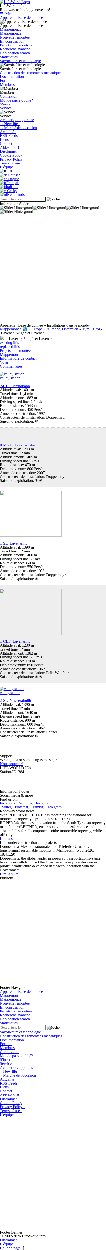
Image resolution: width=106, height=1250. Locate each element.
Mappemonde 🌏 (13, 329)
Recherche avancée (16, 49)
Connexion (9, 96)
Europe (37, 329)
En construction (12, 41)
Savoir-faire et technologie (20, 61)
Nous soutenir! (11, 764)
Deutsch (14, 175)
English (13, 179)
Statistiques (9, 57)
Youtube (25, 803)
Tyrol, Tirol (91, 329)
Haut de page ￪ (12, 1248)
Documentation (13, 76)
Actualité (8, 132)
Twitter (5, 807)
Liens (4, 139)
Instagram (43, 803)
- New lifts (10, 124)
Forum (6, 80)
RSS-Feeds (9, 136)
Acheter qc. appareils (17, 1067)
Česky (12, 191)
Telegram (54, 807)
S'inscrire (7, 104)
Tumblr (37, 807)
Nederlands (16, 195)
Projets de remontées (16, 45)
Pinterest (21, 807)
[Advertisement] (53, 270)
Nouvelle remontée (15, 37)
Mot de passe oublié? (16, 100)
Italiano (12, 187)
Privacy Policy (12, 159)
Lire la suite (9, 838)
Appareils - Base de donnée (21, 17)
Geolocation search (16, 53)
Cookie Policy (11, 155)
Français (12, 183)
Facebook (7, 803)
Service (6, 108)
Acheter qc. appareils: (17, 120)
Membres (7, 84)
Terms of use (11, 163)
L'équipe (7, 167)
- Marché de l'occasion (18, 128)
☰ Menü (7, 14)
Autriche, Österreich (62, 329)
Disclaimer (8, 151)
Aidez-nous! (10, 147)
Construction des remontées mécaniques (32, 73)
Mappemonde (11, 29)
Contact (7, 143)
